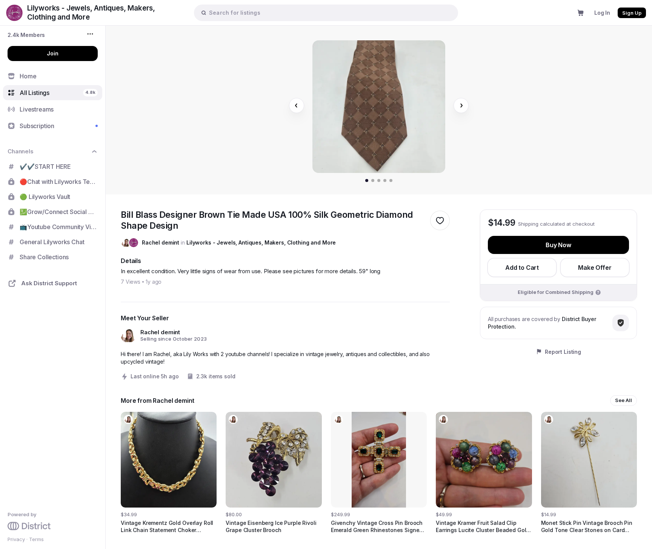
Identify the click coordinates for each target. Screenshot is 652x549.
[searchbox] (330, 12)
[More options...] (91, 34)
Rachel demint (160, 242)
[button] (26, 34)
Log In (602, 12)
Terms (36, 539)
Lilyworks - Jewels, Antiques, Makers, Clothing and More (261, 242)
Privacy (16, 539)
